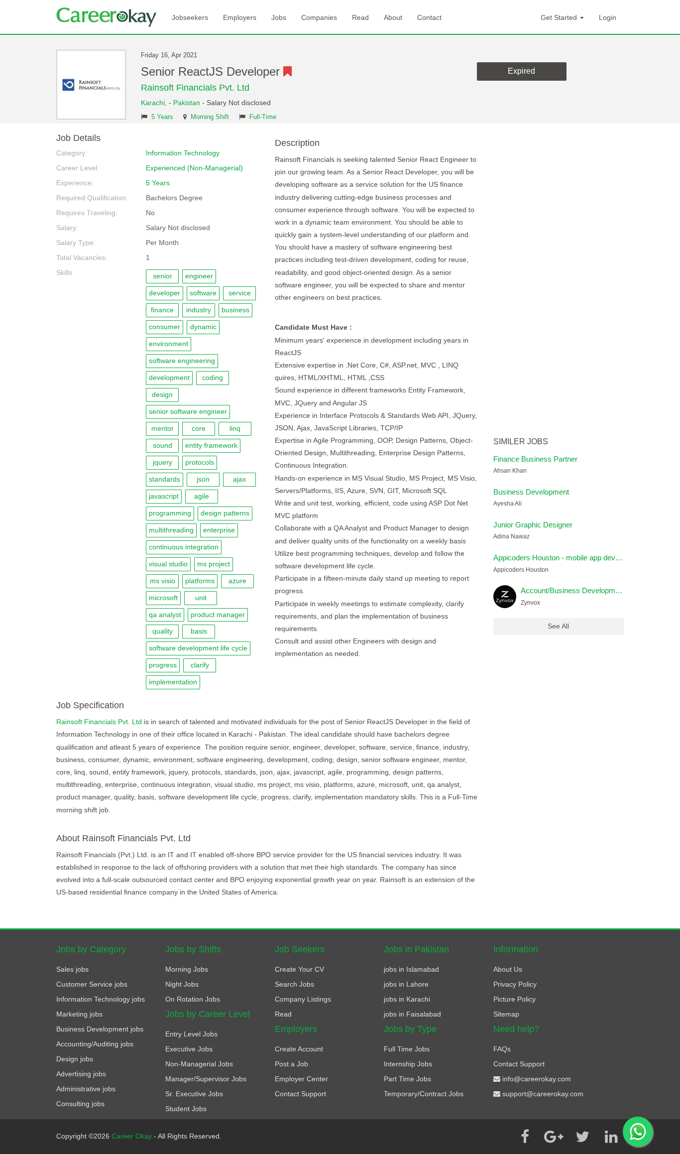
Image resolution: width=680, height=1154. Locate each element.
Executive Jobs (189, 1049)
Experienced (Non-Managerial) (194, 168)
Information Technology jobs (100, 999)
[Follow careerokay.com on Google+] (553, 1136)
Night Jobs (182, 984)
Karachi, (155, 103)
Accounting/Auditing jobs (94, 1044)
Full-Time (262, 117)
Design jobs (74, 1059)
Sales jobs (72, 969)
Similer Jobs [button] (520, 441)
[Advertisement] (558, 282)
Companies (319, 17)
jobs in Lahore (406, 984)
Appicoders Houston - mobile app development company (585, 557)
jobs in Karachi (407, 999)
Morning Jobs (186, 969)
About (393, 17)
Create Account (299, 1049)
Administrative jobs (85, 1089)
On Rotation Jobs (192, 999)
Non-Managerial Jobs (199, 1064)
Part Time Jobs (407, 1079)
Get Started (560, 17)
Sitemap (506, 1014)
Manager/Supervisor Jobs (205, 1079)
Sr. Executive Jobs (194, 1094)
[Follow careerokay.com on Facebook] (524, 1136)
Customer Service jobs (91, 984)
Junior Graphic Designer (532, 524)
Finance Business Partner (535, 459)
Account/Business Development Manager (588, 590)
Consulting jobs (80, 1104)
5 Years (162, 117)
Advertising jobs (81, 1074)
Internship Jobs (408, 1064)
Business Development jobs (99, 1029)
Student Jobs (186, 1109)
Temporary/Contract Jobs (423, 1094)
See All (558, 626)
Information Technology (183, 153)
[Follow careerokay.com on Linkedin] (611, 1136)
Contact (429, 17)
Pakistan (186, 103)
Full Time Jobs (407, 1049)
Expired (521, 71)
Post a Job (291, 1064)
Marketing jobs (79, 1014)
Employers (239, 17)
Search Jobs (294, 984)
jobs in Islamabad (411, 969)
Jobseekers (190, 17)
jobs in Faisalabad (412, 1014)
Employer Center (301, 1079)
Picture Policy (514, 999)
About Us (507, 969)
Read (360, 17)
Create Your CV (299, 969)
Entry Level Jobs (191, 1034)
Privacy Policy (515, 984)
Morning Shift (210, 117)
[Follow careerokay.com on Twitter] (582, 1136)
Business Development (531, 492)
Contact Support (300, 1094)
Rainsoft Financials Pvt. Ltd (195, 88)
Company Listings (303, 999)
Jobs (278, 17)
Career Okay (133, 1136)
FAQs (502, 1049)
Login (607, 17)
